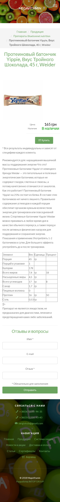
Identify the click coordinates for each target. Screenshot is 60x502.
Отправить (30, 389)
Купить (45, 140)
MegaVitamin (30, 8)
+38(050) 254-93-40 (30, 417)
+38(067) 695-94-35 (30, 411)
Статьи (11, 451)
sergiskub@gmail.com (31, 423)
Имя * (30, 339)
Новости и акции (15, 444)
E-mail (30, 353)
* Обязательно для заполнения (30, 383)
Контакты (44, 451)
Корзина (31, 456)
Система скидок (43, 439)
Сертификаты (27, 451)
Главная (9, 439)
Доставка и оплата (40, 444)
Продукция (24, 439)
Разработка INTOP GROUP (30, 481)
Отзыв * (30, 368)
